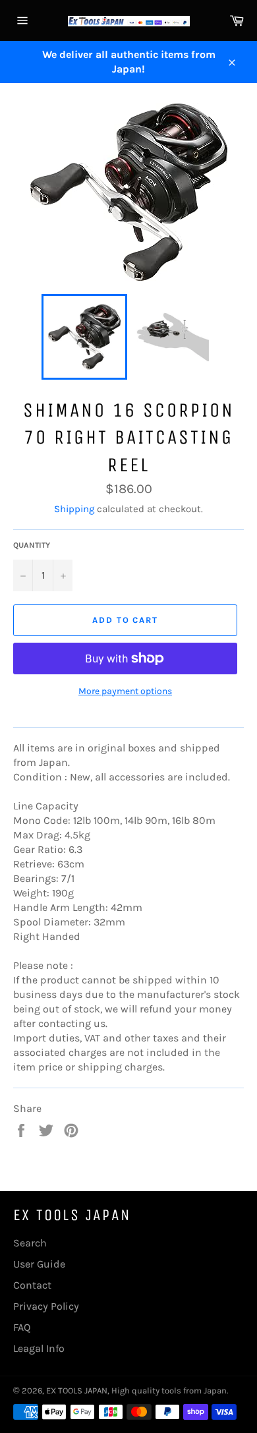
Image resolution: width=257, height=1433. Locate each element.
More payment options (125, 691)
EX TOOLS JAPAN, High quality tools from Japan (136, 1390)
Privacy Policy (46, 1306)
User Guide (39, 1264)
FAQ (21, 1327)
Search (30, 1243)
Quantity (31, 545)
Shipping (74, 509)
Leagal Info (39, 1348)
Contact (32, 1285)
